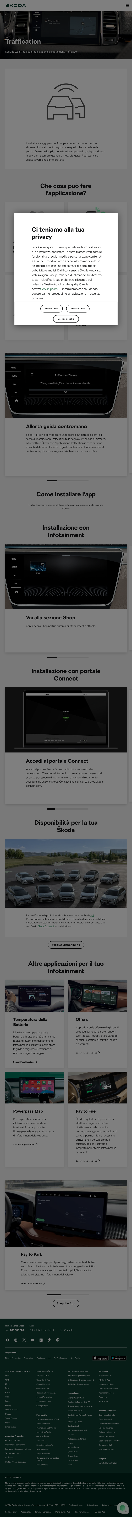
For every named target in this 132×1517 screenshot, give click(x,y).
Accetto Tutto (78, 308)
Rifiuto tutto (51, 308)
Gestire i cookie (66, 319)
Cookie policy (49, 289)
